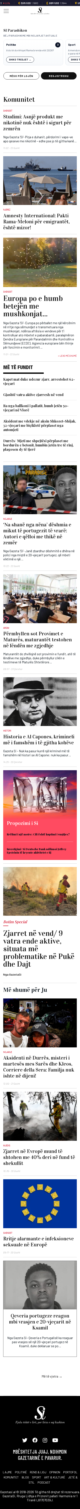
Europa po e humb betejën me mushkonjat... (33, 306)
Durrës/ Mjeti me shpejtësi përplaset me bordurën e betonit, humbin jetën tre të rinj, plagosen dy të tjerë (38, 445)
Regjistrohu (59, 75)
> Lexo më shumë (67, 355)
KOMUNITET (11, 1477)
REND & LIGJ (38, 1472)
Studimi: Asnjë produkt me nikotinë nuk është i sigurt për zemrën (37, 122)
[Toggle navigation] (5, 10)
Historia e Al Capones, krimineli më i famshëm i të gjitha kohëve (38, 739)
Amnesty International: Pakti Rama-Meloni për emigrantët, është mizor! (36, 221)
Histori (7, 730)
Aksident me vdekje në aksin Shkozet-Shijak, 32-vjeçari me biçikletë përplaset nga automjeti (39, 425)
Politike (11, 44)
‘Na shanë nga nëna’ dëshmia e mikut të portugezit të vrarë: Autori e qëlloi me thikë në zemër (37, 533)
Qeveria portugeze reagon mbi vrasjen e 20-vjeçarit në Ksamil (40, 1322)
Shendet (7, 110)
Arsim (6, 627)
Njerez (6, 209)
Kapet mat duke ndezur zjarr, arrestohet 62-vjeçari (39, 381)
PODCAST (44, 1482)
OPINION (54, 1472)
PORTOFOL (70, 1472)
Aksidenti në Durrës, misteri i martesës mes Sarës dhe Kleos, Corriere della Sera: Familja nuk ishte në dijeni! (38, 1067)
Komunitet (19, 99)
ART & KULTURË (54, 1477)
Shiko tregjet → (20, 59)
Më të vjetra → (52, 1376)
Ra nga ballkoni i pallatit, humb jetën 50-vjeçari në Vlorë (35, 407)
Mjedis (6, 1145)
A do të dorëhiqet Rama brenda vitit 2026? (30, 50)
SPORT (36, 1477)
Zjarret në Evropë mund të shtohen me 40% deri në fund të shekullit (39, 1157)
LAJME (7, 1472)
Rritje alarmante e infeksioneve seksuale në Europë (38, 1241)
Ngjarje (7, 518)
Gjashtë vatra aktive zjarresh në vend (33, 394)
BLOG (25, 1477)
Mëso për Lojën (21, 75)
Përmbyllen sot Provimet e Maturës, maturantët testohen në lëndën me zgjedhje (37, 639)
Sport (72, 44)
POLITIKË (21, 1472)
